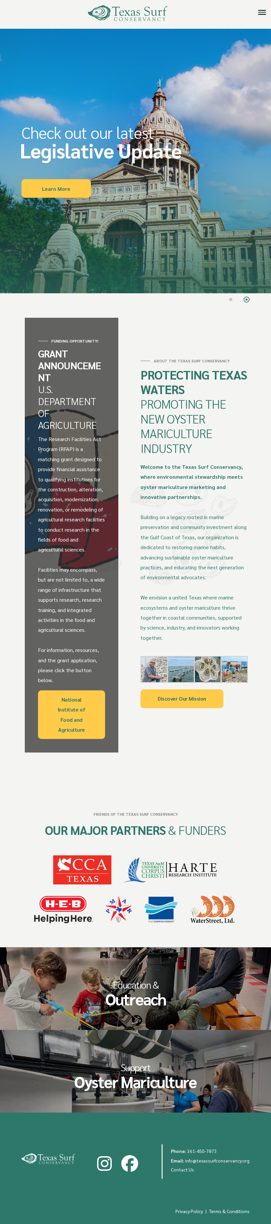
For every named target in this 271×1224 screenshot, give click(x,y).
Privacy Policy (189, 1211)
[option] (135, 161)
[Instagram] (104, 1164)
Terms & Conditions (229, 1211)
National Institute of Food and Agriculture (71, 714)
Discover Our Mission (182, 698)
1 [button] (231, 300)
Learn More (56, 188)
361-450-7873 (202, 1151)
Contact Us (182, 1169)
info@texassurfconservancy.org (217, 1160)
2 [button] (247, 300)
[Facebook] (129, 1164)
